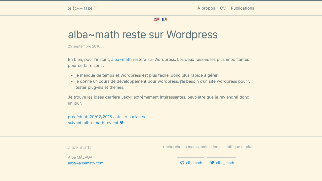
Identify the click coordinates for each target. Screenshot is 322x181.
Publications (242, 8)
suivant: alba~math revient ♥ (96, 122)
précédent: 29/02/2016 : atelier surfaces (106, 116)
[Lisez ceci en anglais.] (156, 18)
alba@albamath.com (85, 163)
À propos (206, 8)
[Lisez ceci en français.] (164, 18)
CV (223, 8)
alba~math (83, 8)
